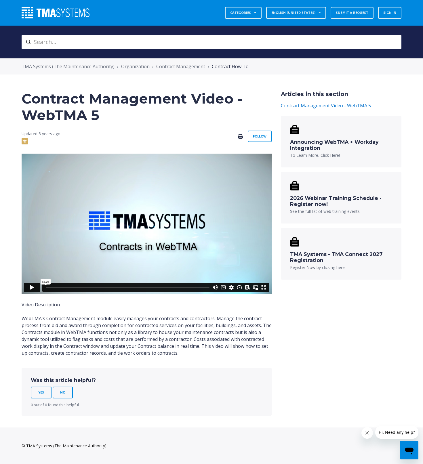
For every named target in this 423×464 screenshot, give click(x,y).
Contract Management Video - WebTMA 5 (326, 105)
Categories (241, 12)
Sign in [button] (389, 12)
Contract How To (230, 66)
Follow (259, 136)
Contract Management (180, 66)
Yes (41, 392)
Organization (135, 66)
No (62, 392)
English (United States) (293, 12)
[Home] (55, 12)
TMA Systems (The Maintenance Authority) (68, 66)
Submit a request (352, 12)
